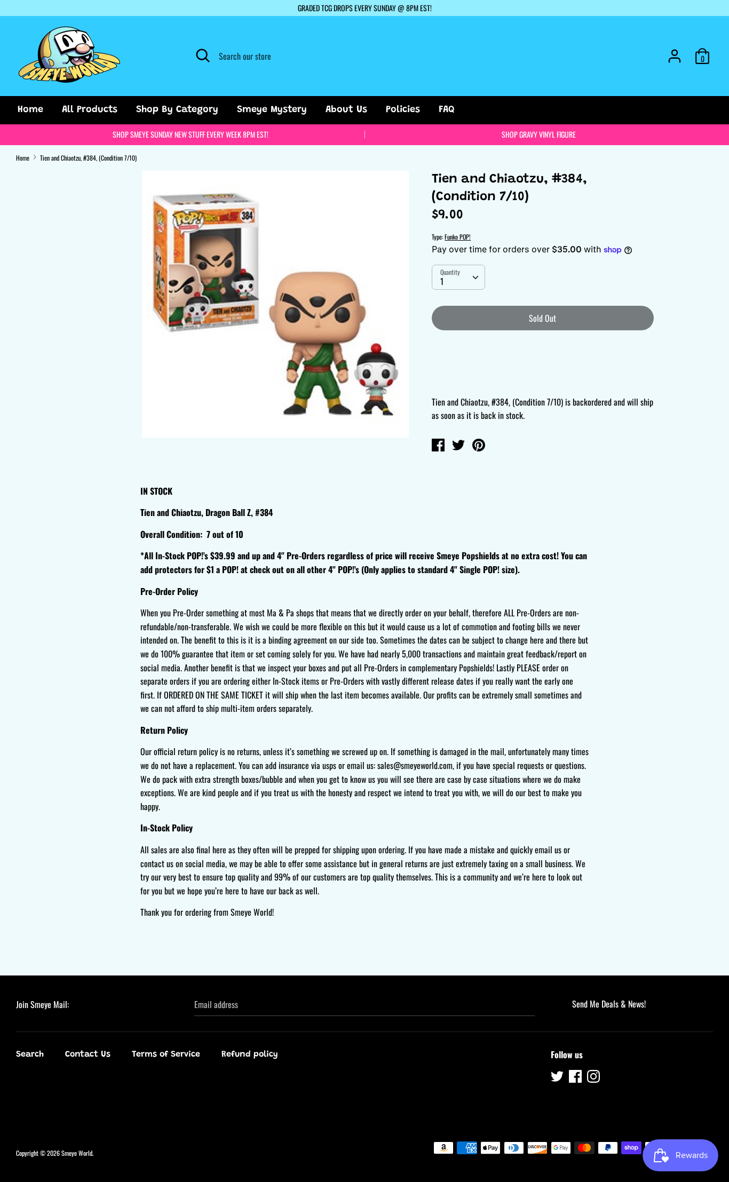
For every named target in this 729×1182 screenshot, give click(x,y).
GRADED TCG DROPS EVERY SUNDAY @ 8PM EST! (365, 7)
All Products (89, 110)
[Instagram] (594, 1078)
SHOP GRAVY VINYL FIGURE (539, 134)
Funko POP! (458, 236)
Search (30, 1054)
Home (30, 110)
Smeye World (76, 1152)
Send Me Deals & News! (609, 1003)
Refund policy (249, 1054)
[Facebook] (576, 1078)
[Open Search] (202, 55)
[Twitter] (558, 1078)
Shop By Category (177, 110)
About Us (346, 110)
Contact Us (87, 1054)
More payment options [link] (542, 375)
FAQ (447, 110)
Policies (403, 110)
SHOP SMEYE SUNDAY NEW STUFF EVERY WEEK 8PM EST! (190, 134)
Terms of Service (166, 1054)
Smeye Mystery (272, 110)
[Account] (674, 51)
